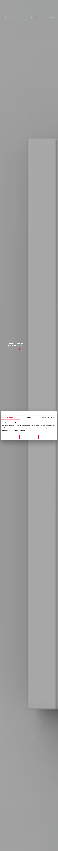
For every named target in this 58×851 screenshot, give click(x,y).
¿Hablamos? (51, 17)
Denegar (10, 437)
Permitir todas (47, 437)
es (10, 17)
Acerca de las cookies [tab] (48, 417)
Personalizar (28, 437)
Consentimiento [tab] (10, 417)
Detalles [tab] (29, 417)
